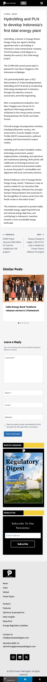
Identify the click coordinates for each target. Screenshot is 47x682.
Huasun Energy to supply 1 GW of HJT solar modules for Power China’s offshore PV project (35, 243)
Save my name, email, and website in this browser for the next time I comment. (24, 425)
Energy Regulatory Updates (15, 625)
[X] (39, 679)
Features (7, 608)
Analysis (7, 603)
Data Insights (9, 616)
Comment (10, 357)
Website (8, 417)
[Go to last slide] (7, 298)
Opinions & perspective (13, 612)
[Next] (40, 298)
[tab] (18, 323)
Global (7, 14)
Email (8, 405)
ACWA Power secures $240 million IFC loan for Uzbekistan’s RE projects (12, 243)
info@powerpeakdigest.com (16, 637)
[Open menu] (41, 3)
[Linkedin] (20, 657)
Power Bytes (8, 596)
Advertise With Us (11, 643)
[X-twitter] (26, 657)
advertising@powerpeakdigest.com (19, 646)
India (5, 587)
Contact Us (8, 634)
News (14, 14)
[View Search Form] (23, 3)
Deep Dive (7, 621)
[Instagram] (13, 657)
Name (8, 393)
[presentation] (23, 288)
